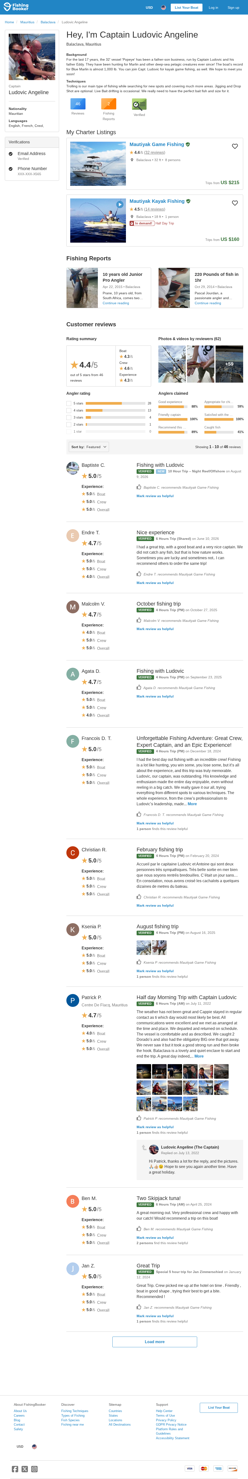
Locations (115, 1420)
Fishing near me (72, 1424)
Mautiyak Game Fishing (158, 144)
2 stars (78, 424)
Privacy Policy (166, 1420)
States (113, 1415)
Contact (19, 1424)
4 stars (78, 410)
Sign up (233, 7)
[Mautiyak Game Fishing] (98, 164)
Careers (19, 1415)
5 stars (78, 403)
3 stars (78, 417)
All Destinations (120, 1424)
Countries (115, 1411)
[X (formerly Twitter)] (24, 1471)
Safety (18, 1429)
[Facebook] (15, 1471)
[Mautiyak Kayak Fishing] (98, 220)
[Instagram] (34, 1471)
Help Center (164, 1411)
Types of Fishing (73, 1415)
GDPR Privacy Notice (171, 1424)
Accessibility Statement (172, 1438)
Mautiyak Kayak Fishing (158, 201)
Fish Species (70, 1420)
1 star (78, 431)
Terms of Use (165, 1415)
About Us (20, 1411)
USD (149, 7)
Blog (17, 1420)
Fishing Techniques (74, 1411)
